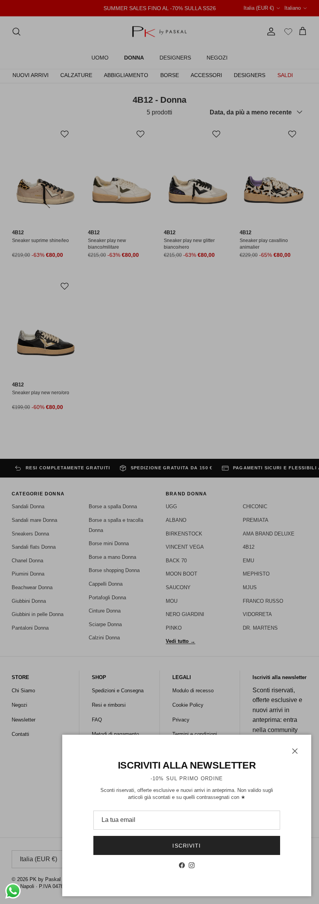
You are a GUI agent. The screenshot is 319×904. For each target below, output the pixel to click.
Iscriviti (186, 846)
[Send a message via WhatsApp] (13, 891)
